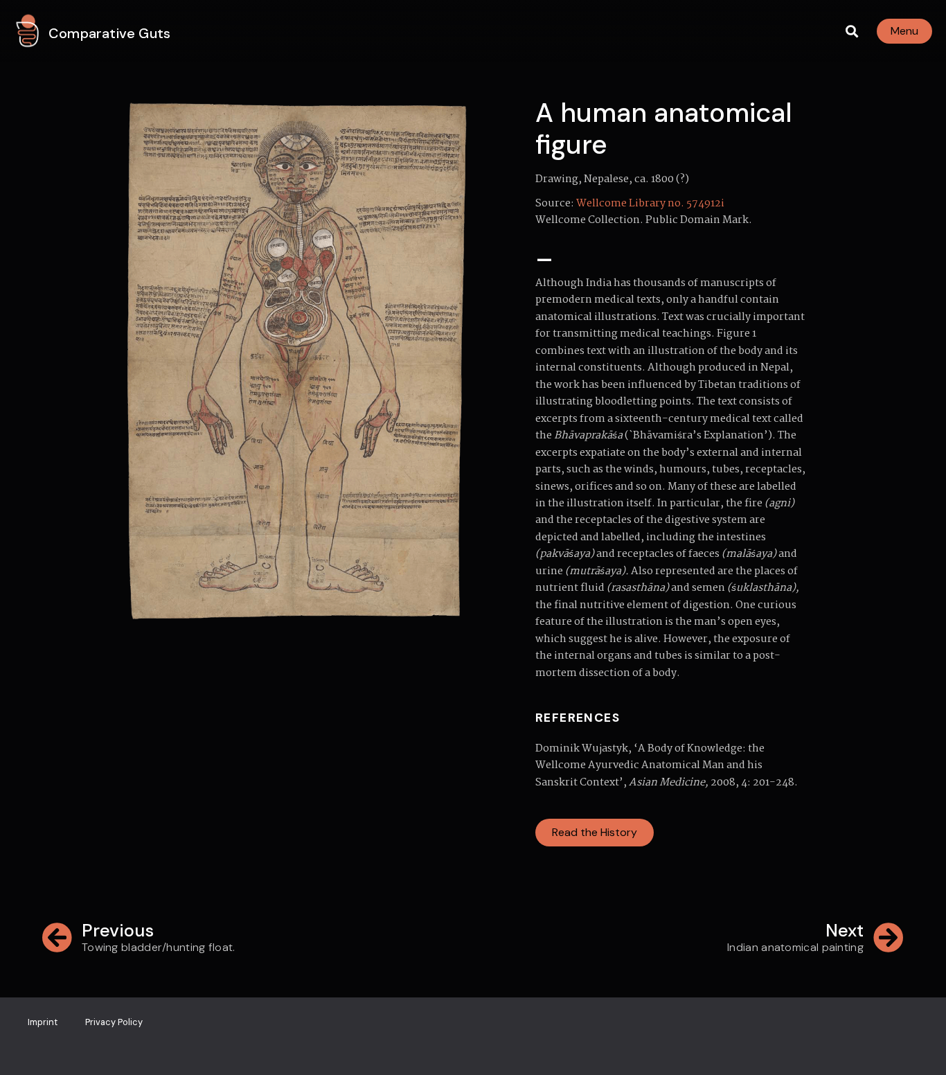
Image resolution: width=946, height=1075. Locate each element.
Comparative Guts (109, 33)
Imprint (42, 1022)
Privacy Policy (114, 1022)
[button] (851, 31)
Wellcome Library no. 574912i (650, 203)
